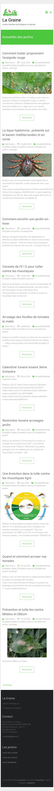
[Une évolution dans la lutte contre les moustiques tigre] (27, 494)
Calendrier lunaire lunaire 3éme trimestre (24, 369)
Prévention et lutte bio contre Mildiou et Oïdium (22, 612)
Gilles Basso (10, 63)
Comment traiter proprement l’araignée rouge (23, 56)
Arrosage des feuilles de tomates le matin (25, 319)
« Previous (7, 685)
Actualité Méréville (42, 63)
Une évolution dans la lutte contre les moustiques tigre (26, 476)
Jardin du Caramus (9, 758)
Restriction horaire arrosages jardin (22, 423)
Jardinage (13, 68)
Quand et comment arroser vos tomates (24, 559)
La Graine (11, 20)
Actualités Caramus (25, 65)
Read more (27, 117)
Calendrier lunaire (9, 379)
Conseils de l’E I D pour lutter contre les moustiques (22, 269)
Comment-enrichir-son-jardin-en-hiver (25, 221)
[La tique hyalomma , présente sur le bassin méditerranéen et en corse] (27, 155)
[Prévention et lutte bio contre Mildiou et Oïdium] (27, 630)
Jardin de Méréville (9, 762)
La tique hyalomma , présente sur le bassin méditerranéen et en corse (26, 135)
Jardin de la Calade (9, 753)
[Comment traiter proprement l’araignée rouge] (27, 73)
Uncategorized (27, 231)
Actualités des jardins (11, 231)
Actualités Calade (9, 65)
